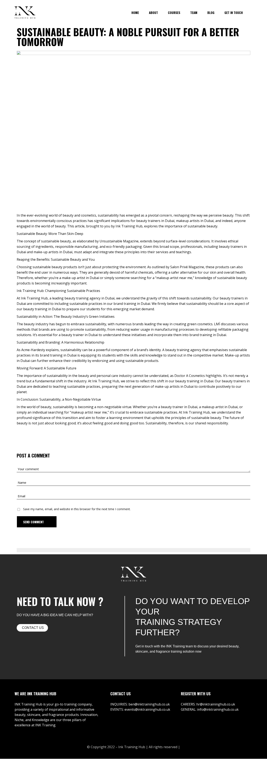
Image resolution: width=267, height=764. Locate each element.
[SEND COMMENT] (37, 522)
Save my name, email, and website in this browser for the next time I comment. (77, 509)
